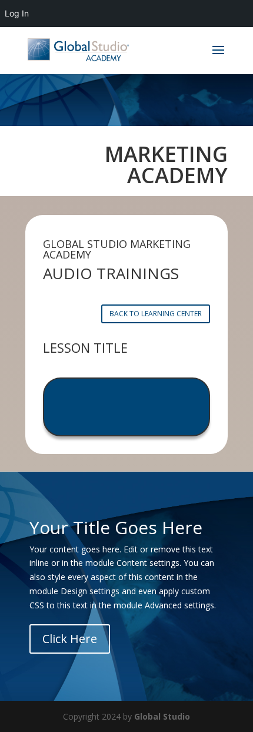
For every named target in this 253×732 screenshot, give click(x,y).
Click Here (69, 639)
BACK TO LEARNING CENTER (155, 314)
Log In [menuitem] (17, 13)
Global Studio (162, 716)
